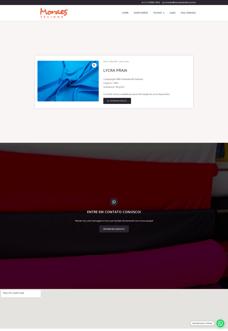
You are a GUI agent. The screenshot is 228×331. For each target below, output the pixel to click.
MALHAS (113, 61)
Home (125, 13)
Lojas (172, 13)
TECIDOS (157, 13)
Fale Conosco (188, 13)
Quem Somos (141, 13)
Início (105, 61)
